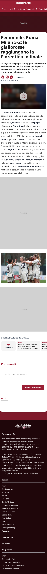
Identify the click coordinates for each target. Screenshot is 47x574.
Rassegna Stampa (9, 528)
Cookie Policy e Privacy (11, 562)
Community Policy (9, 559)
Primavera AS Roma (10, 505)
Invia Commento (33, 387)
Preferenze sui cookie (10, 569)
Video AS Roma (8, 524)
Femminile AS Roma (10, 508)
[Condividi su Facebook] (7, 77)
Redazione (6, 531)
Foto (3, 521)
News (4, 486)
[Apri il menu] (3, 2)
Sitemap (5, 556)
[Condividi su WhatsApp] (2, 77)
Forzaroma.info (9, 9)
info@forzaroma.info (10, 471)
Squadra (5, 492)
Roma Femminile (27, 9)
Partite (4, 495)
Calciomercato (7, 489)
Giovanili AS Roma (9, 511)
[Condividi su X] (11, 77)
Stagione (5, 499)
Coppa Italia (7, 515)
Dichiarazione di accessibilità (13, 565)
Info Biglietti (7, 518)
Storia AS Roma (8, 502)
